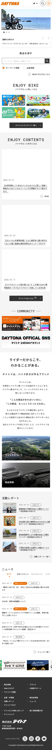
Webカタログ (9, 688)
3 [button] (9, 32)
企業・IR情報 (9, 697)
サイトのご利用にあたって (14, 710)
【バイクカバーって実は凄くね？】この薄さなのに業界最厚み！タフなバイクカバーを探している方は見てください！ (25, 286)
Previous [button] (43, 38)
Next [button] (48, 38)
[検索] (47, 61)
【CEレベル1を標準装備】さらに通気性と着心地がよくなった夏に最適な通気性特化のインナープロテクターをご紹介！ (25, 242)
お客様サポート (35, 688)
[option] (26, 19)
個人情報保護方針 (36, 710)
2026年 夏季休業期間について (14, 601)
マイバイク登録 (10, 692)
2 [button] (6, 32)
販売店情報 (34, 697)
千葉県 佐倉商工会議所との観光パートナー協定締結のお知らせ (34, 548)
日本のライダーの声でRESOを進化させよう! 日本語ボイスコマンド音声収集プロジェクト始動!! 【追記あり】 (25, 628)
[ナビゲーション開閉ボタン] (48, 3)
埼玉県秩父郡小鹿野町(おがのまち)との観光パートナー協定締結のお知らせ (34, 522)
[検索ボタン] (42, 3)
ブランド (33, 684)
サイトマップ (9, 714)
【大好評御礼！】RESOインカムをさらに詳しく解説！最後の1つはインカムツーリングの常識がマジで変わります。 (25, 188)
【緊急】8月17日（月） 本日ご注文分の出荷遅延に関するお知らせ (25, 588)
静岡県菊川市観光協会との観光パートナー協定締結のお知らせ (34, 510)
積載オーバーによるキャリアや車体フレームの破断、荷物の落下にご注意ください (25, 613)
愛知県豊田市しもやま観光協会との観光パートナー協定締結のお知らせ (34, 535)
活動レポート (9, 701)
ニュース (33, 701)
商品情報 (7, 684)
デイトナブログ (10, 705)
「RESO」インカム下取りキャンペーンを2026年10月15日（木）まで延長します (26, 642)
